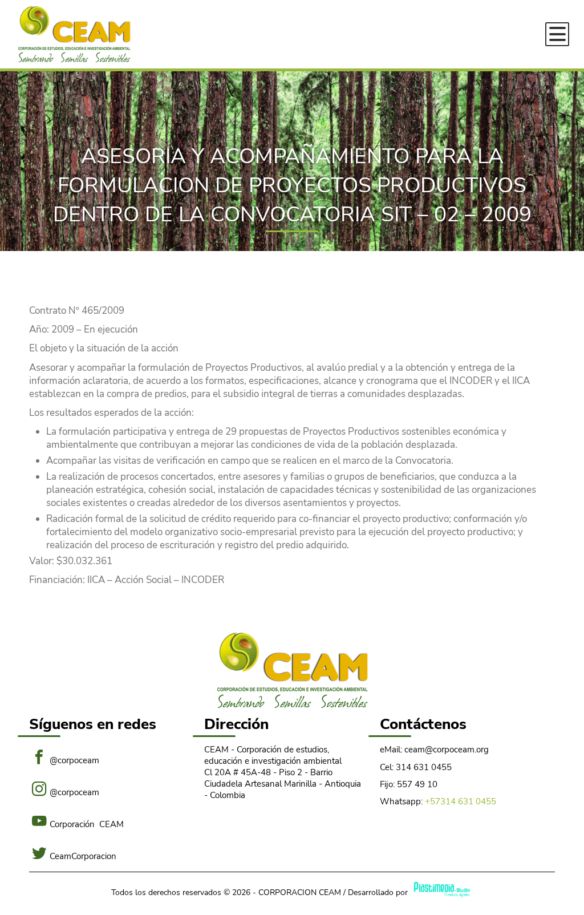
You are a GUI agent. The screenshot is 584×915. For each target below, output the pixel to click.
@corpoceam (74, 759)
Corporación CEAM (87, 823)
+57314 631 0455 (460, 801)
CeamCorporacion (83, 855)
